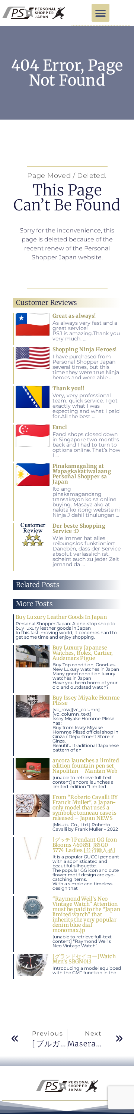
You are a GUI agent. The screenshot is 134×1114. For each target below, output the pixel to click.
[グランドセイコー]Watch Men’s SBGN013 (84, 959)
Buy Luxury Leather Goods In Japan (61, 617)
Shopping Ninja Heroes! (84, 349)
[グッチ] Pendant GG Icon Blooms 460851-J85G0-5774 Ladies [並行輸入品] (84, 845)
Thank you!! (68, 388)
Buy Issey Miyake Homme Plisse (86, 700)
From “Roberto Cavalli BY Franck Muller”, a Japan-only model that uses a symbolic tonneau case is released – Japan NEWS (85, 807)
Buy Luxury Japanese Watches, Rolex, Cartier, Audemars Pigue (82, 652)
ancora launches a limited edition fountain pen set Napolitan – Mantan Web (85, 765)
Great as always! (74, 315)
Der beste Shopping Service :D (78, 528)
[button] (100, 13)
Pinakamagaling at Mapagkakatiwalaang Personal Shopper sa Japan (81, 474)
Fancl (59, 427)
